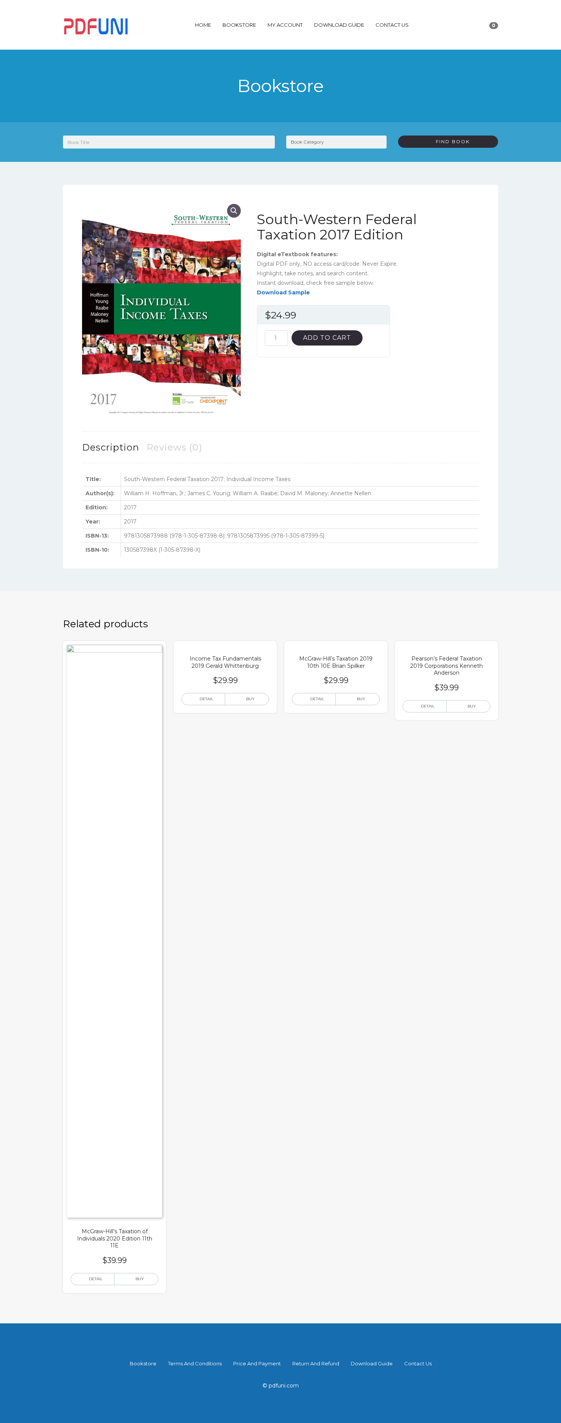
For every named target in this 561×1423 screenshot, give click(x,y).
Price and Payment (257, 1363)
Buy (139, 1278)
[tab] (110, 447)
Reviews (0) (174, 447)
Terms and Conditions (195, 1363)
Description (110, 447)
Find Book (450, 141)
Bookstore (239, 25)
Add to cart (327, 337)
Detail (96, 1278)
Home (203, 25)
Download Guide (339, 25)
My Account (285, 25)
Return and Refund (315, 1363)
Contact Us (392, 25)
